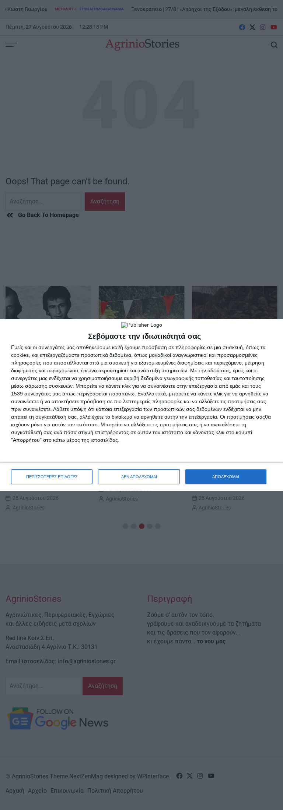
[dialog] (141, 405)
